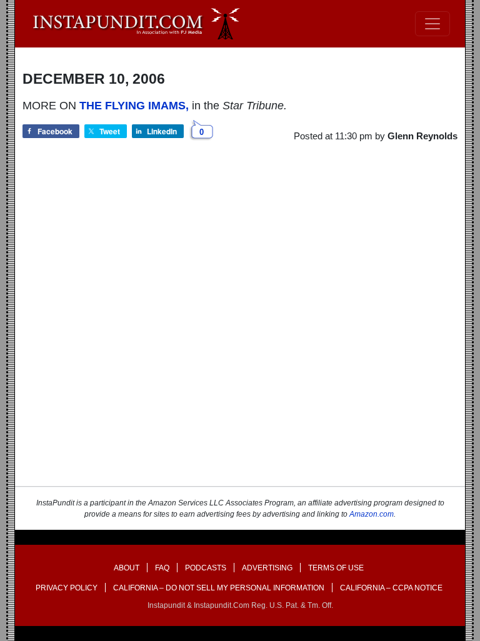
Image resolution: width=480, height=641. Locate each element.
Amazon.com (371, 514)
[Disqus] (240, 325)
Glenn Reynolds (423, 136)
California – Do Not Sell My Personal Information (218, 588)
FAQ (162, 568)
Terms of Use (336, 568)
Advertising (267, 568)
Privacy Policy (67, 588)
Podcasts (205, 568)
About (126, 568)
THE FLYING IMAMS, (134, 105)
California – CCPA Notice (391, 588)
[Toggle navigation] (432, 23)
